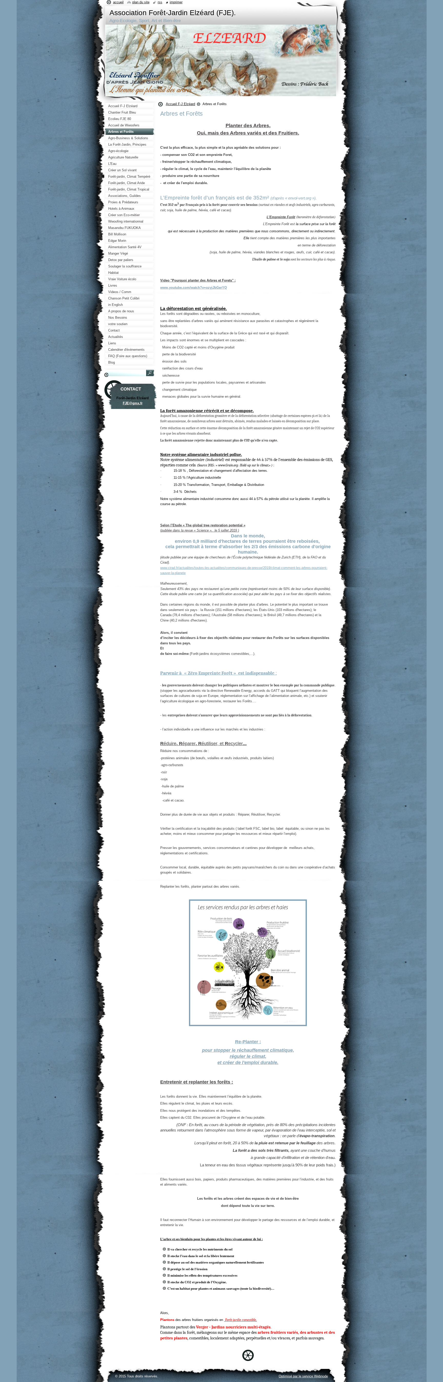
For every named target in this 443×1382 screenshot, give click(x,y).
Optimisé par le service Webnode (303, 1376)
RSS (160, 2)
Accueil (118, 2)
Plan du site (140, 2)
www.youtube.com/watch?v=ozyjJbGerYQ (193, 287)
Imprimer (176, 2)
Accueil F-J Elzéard (180, 104)
